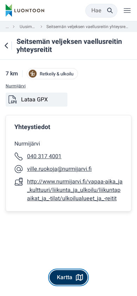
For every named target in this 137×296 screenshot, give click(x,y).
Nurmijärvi (16, 86)
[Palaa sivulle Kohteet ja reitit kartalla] (6, 46)
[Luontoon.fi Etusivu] (25, 11)
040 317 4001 (44, 156)
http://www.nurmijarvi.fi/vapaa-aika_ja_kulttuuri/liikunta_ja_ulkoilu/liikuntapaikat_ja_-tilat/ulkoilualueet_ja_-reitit (75, 190)
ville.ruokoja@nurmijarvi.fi (59, 169)
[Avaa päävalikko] (127, 10)
